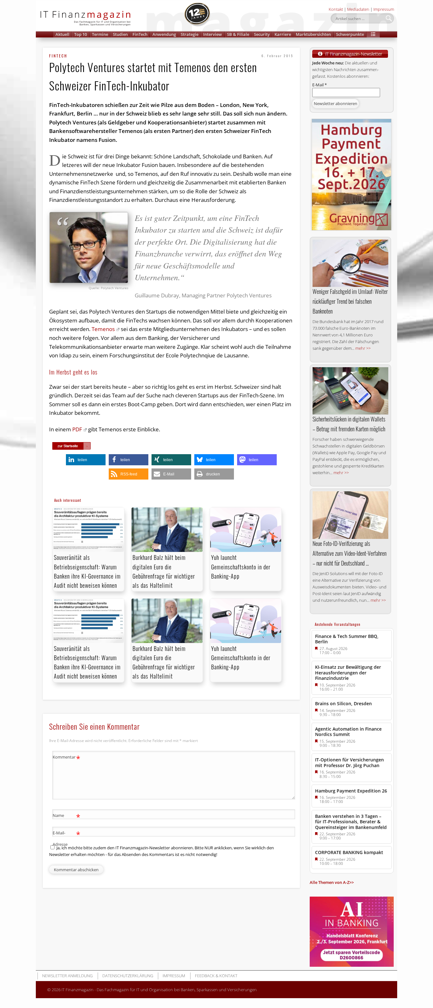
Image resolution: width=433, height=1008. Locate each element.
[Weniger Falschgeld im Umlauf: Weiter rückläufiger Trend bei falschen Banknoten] (350, 263)
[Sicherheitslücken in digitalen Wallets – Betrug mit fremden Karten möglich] (350, 391)
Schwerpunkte (350, 34)
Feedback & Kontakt (216, 975)
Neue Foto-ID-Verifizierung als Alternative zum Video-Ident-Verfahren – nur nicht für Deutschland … (349, 553)
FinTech (139, 34)
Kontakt (336, 9)
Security (262, 34)
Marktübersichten (313, 34)
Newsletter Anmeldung (67, 975)
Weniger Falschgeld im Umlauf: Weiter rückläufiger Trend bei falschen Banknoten (350, 301)
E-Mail (319, 85)
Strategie (189, 34)
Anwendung (164, 34)
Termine (100, 34)
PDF (77, 429)
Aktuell (62, 34)
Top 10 (80, 34)
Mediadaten (358, 9)
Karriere (283, 34)
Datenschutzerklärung (127, 975)
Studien (120, 34)
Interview (212, 34)
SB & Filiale (238, 34)
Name (66, 816)
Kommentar (66, 758)
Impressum (383, 9)
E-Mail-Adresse (66, 838)
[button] (373, 34)
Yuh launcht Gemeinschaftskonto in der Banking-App (240, 566)
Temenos (103, 329)
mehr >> (363, 348)
